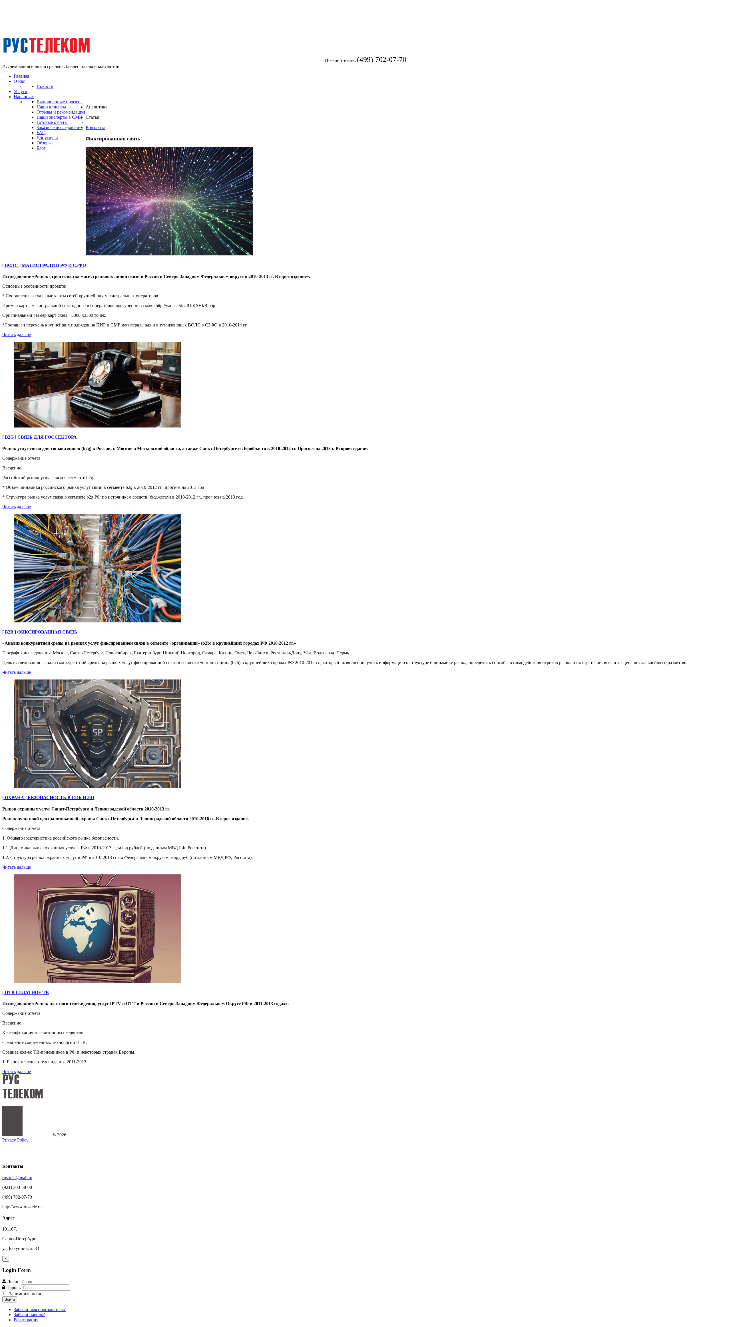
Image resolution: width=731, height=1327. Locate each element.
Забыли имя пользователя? (40, 1309)
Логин (13, 1281)
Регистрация (26, 1319)
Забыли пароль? (29, 1314)
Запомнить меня (24, 1293)
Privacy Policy (15, 1140)
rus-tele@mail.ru (17, 1177)
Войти (10, 1299)
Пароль (14, 1287)
